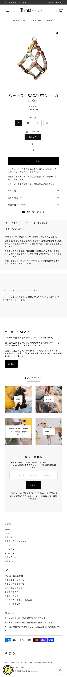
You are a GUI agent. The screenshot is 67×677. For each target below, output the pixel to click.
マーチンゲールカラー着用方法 (18, 599)
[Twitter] (14, 653)
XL (47, 123)
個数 (33, 144)
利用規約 (37, 662)
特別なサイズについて (14, 579)
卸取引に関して (11, 595)
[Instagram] (10, 653)
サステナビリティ (13, 222)
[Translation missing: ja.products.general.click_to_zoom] (57, 33)
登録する (33, 485)
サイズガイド (11, 549)
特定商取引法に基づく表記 (14, 667)
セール (8, 545)
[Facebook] (6, 653)
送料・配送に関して (13, 587)
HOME (7, 529)
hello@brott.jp (38, 627)
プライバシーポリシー (24, 662)
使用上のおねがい (13, 229)
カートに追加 (33, 161)
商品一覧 (8, 537)
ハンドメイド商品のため (36, 222)
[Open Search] (55, 10)
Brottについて (11, 533)
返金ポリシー (10, 662)
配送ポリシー (47, 662)
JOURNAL (9, 561)
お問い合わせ (11, 557)
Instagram (9, 553)
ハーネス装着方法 (12, 603)
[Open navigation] (7, 10)
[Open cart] (60, 10)
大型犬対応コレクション (15, 541)
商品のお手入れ (11, 591)
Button (11, 363)
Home (16, 20)
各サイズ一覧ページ (36, 212)
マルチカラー (33, 137)
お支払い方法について (14, 583)
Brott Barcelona (29, 671)
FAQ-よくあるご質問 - (14, 575)
